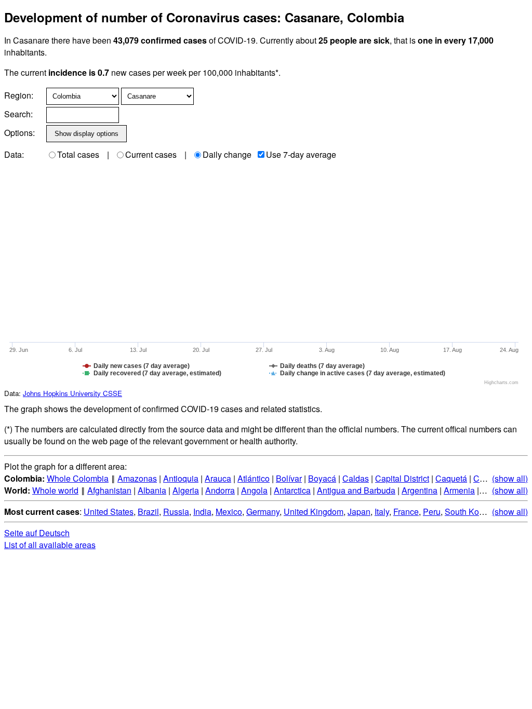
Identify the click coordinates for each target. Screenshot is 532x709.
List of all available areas (50, 545)
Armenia (459, 490)
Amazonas (137, 478)
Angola (254, 490)
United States (109, 511)
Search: (18, 114)
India (202, 511)
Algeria (185, 490)
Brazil (148, 511)
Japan (359, 511)
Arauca (218, 478)
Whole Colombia (78, 478)
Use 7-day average (301, 154)
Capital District (402, 478)
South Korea (468, 511)
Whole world (55, 490)
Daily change (227, 154)
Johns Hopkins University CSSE (72, 393)
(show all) (510, 478)
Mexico (229, 511)
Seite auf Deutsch (37, 533)
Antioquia (180, 478)
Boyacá (322, 478)
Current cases (151, 154)
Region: (18, 95)
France (406, 511)
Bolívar (289, 478)
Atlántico (253, 478)
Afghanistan (109, 490)
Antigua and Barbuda (356, 490)
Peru (432, 511)
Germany (263, 511)
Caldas (355, 478)
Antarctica (292, 490)
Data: (14, 154)
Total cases (78, 154)
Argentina (419, 490)
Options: (19, 133)
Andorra (220, 490)
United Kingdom (313, 511)
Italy (382, 511)
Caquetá (451, 478)
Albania (152, 490)
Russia (176, 511)
